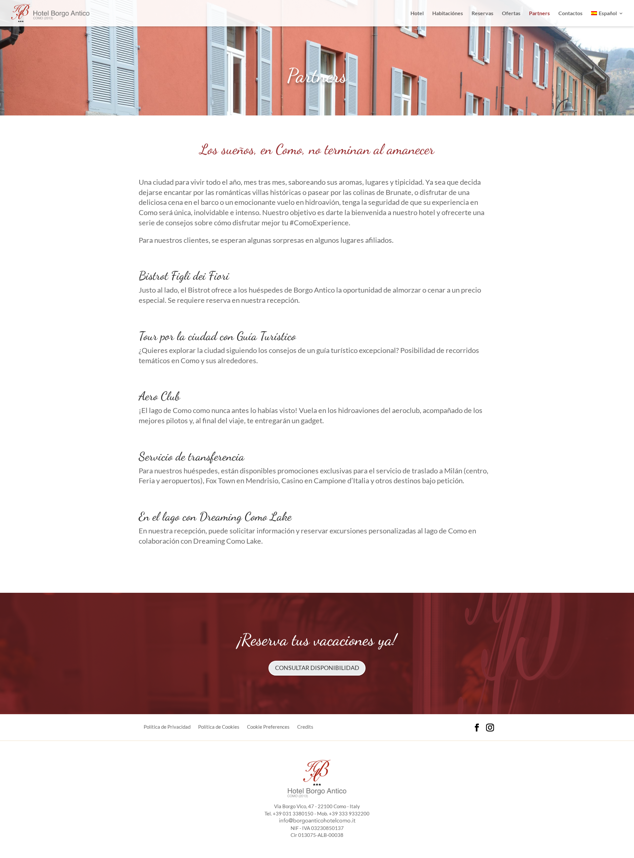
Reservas (482, 13)
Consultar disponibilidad (317, 667)
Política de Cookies (218, 727)
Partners (539, 13)
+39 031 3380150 (293, 813)
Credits (305, 727)
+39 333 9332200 (349, 813)
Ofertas (511, 13)
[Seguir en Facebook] (477, 727)
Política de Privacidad (167, 727)
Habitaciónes (447, 13)
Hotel (417, 13)
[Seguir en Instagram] (490, 727)
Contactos (570, 13)
